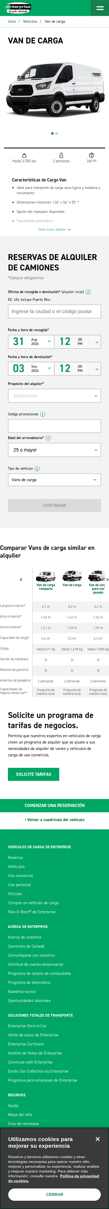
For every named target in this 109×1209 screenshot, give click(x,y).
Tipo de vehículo (20, 468)
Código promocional (23, 414)
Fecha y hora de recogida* (28, 329)
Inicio (12, 21)
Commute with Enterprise (30, 1062)
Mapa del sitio (20, 1114)
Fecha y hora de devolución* (30, 356)
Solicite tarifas (33, 774)
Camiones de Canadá (26, 946)
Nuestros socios (21, 991)
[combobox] (54, 396)
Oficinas (15, 893)
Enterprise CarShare (26, 1044)
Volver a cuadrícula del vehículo (55, 819)
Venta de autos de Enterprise (33, 1035)
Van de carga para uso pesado (98, 589)
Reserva (15, 857)
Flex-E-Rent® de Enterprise (32, 912)
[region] (54, 1168)
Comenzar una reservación (55, 805)
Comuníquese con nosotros (31, 955)
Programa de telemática (29, 982)
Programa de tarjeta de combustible (39, 973)
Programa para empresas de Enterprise (42, 1080)
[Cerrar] (97, 1139)
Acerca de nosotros (24, 937)
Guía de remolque (23, 1123)
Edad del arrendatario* (26, 437)
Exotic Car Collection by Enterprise (38, 1071)
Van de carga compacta (46, 587)
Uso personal (19, 884)
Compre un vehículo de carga (33, 903)
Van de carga (55, 21)
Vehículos (30, 21)
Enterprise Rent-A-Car (27, 1026)
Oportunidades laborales (29, 1000)
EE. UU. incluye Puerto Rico (29, 299)
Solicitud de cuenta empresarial (35, 964)
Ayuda (13, 1105)
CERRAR (54, 1194)
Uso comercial (20, 875)
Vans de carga (24, 479)
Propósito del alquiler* (26, 383)
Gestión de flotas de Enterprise (35, 1053)
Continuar (54, 505)
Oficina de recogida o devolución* (46, 291)
